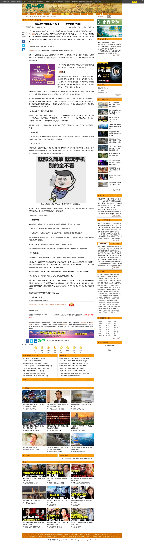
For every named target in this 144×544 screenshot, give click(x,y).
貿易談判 (118, 284)
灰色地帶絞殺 (79, 483)
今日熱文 (26, 388)
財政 (120, 293)
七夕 (50, 527)
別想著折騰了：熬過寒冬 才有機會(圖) (34, 358)
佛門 (39, 527)
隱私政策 (74, 534)
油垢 (77, 409)
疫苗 (99, 282)
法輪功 (112, 299)
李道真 (108, 323)
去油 (83, 409)
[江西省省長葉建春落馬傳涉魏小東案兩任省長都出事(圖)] (58, 412)
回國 (101, 306)
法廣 (113, 289)
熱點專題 (101, 85)
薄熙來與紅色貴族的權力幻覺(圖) (107, 209)
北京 (114, 295)
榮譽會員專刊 (103, 39)
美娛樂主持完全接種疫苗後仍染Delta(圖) (72, 368)
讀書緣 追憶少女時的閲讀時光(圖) (107, 53)
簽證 (99, 306)
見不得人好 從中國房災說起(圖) (106, 207)
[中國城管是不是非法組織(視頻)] (34, 487)
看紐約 (76, 536)
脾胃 (28, 449)
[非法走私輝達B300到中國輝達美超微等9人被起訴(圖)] (103, 160)
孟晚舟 (102, 284)
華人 (105, 304)
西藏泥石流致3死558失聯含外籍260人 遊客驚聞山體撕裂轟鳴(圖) (115, 141)
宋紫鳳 (100, 321)
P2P (111, 297)
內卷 (79, 505)
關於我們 (60, 534)
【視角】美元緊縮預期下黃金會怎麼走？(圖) (36, 368)
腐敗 (107, 287)
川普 (111, 274)
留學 (113, 304)
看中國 (118, 287)
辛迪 (115, 335)
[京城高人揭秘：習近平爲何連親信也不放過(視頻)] (34, 509)
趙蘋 (115, 329)
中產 (101, 295)
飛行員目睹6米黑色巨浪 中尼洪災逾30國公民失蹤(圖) (115, 112)
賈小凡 (100, 323)
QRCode (48, 340)
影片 (108, 14)
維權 (102, 299)
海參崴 (104, 295)
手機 (104, 312)
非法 (31, 503)
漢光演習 (107, 276)
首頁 (28, 14)
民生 (109, 306)
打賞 (76, 27)
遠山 (107, 325)
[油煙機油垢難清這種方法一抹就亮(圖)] (82, 391)
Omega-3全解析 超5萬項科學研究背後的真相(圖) (115, 126)
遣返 (118, 304)
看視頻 (95, 536)
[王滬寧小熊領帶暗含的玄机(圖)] (103, 175)
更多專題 (118, 95)
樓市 (117, 293)
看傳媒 (82, 536)
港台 (57, 14)
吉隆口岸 (29, 430)
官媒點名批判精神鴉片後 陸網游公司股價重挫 (73, 366)
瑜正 (99, 333)
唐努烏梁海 (112, 300)
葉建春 (56, 430)
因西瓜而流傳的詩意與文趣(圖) (106, 42)
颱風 (25, 483)
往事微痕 (104, 289)
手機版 (69, 27)
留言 (80, 27)
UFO (109, 282)
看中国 (35, 7)
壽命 (115, 312)
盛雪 (107, 329)
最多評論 (103, 243)
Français (89, 534)
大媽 (120, 295)
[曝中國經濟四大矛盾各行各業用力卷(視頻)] (82, 487)
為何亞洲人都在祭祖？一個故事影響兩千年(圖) (115, 169)
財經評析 (53, 16)
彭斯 (112, 284)
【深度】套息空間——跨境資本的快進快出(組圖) (37, 366)
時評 (27, 16)
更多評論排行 (116, 267)
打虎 (113, 287)
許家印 (57, 409)
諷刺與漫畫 (45, 16)
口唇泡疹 (37, 449)
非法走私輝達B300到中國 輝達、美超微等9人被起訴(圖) (115, 162)
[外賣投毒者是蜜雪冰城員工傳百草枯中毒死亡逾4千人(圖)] (34, 391)
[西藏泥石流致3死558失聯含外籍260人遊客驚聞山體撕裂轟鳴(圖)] (58, 434)
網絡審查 (116, 299)
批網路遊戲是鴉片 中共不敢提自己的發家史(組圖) (74, 358)
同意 (134, 1)
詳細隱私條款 (97, 1)
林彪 (99, 310)
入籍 (104, 306)
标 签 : (24, 30)
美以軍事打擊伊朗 (103, 88)
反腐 (110, 287)
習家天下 (35, 527)
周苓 (99, 327)
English (82, 534)
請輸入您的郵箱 (110, 345)
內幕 (116, 285)
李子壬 (116, 333)
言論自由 (117, 302)
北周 (81, 430)
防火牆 (99, 299)
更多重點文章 (116, 190)
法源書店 (56, 536)
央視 (103, 304)
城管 (28, 503)
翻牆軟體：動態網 (104, 536)
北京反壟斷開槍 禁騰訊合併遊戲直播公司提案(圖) (74, 373)
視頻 (24, 462)
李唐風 (116, 327)
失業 (50, 505)
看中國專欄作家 (104, 318)
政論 (35, 16)
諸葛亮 (109, 310)
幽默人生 (116, 310)
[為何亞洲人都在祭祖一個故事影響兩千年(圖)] (103, 168)
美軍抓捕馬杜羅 (102, 93)
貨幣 (118, 291)
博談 (64, 14)
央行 (107, 291)
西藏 (25, 430)
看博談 (30, 20)
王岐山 (99, 284)
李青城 (116, 331)
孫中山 (106, 308)
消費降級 (53, 505)
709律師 (106, 299)
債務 (110, 291)
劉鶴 (99, 285)
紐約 (72, 14)
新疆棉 (99, 280)
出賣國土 (110, 278)
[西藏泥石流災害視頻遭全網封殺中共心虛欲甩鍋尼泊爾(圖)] (34, 412)
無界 (112, 536)
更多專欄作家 (116, 338)
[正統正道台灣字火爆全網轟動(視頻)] (58, 465)
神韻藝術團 (48, 536)
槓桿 (113, 291)
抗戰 (104, 308)
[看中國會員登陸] (109, 22)
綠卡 (106, 306)
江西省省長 (51, 430)
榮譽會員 (83, 322)
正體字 (62, 483)
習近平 (102, 278)
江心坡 (104, 302)
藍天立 (53, 409)
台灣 (107, 295)
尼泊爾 (38, 430)
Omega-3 (75, 451)
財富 (99, 295)
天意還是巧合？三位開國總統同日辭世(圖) (109, 44)
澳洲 (119, 306)
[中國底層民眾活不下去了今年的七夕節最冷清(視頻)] (58, 509)
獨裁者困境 (86, 483)
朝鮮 (99, 291)
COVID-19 (102, 276)
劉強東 (116, 295)
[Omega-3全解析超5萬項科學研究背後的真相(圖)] (82, 434)
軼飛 (99, 325)
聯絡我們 (47, 534)
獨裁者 (26, 527)
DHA (81, 451)
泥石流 (34, 430)
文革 (118, 312)
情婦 (105, 287)
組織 (34, 503)
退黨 (119, 280)
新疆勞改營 (112, 302)
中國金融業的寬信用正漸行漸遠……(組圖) (35, 363)
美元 (115, 291)
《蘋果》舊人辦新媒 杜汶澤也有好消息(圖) (72, 371)
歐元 (106, 293)
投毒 (28, 409)
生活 (94, 14)
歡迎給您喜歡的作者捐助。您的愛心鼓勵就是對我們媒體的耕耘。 (48, 304)
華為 (115, 282)
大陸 (35, 14)
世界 (79, 14)
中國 (50, 451)
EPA (79, 451)
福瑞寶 (89, 536)
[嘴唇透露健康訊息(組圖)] (34, 434)
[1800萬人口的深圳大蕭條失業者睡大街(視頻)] (82, 509)
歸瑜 (115, 323)
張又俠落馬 (101, 90)
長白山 (116, 300)
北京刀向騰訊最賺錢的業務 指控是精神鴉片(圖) (73, 361)
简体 (73, 27)
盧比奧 (117, 274)
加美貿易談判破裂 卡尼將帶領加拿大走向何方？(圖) (115, 133)
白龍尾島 (100, 302)
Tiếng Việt (97, 534)
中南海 (112, 285)
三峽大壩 (115, 278)
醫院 (31, 409)
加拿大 (101, 291)
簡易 (115, 321)
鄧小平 (118, 308)
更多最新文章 (116, 215)
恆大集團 (61, 409)
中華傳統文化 (56, 483)
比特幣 (102, 293)
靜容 (107, 331)
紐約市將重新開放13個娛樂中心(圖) (70, 376)
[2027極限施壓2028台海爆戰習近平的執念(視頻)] (82, 465)
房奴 (77, 527)
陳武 (50, 409)
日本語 (104, 534)
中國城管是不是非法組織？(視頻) (32, 500)
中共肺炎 (100, 274)
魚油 (84, 451)
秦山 (99, 331)
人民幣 (99, 293)
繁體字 (50, 483)
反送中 (99, 287)
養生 (99, 313)
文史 (86, 14)
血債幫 (30, 527)
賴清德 (114, 274)
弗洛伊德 (106, 282)
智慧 (99, 312)
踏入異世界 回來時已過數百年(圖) (107, 49)
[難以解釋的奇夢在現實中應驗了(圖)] (103, 153)
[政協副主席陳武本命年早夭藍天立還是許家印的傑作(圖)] (58, 391)
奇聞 (101, 14)
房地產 (114, 293)
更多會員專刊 (116, 55)
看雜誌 (63, 536)
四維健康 (101, 335)
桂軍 (101, 308)
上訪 (109, 299)
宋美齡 (114, 308)
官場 (42, 14)
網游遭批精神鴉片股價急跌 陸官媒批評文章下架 (74, 363)
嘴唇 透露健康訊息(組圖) (30, 447)
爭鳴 (31, 16)
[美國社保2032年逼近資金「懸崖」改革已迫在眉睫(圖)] (103, 103)
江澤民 (105, 285)
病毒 (99, 276)
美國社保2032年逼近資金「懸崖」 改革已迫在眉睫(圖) (114, 104)
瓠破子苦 (75, 430)
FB (119, 289)
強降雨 (29, 483)
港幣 (111, 293)
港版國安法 (112, 280)
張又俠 (106, 278)
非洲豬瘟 (105, 297)
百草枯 (34, 409)
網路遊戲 (24, 32)
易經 (113, 310)
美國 (50, 14)
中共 (112, 282)
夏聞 (115, 325)
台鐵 (115, 276)
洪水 (105, 280)
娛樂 (23, 34)
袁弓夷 (108, 280)
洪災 (37, 483)
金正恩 (118, 282)
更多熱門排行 (116, 240)
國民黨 (111, 276)
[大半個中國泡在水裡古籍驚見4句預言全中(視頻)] (34, 465)
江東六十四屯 (105, 300)
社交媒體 (116, 289)
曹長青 (108, 335)
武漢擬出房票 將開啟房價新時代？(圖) (34, 373)
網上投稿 (40, 534)
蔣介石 (110, 308)
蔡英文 (110, 295)
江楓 (107, 333)
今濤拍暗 (109, 321)
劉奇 (101, 310)
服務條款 (67, 534)
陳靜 (107, 327)
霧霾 (113, 297)
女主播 (99, 304)
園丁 (99, 329)
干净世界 (40, 536)
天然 (80, 409)
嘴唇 (25, 449)
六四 (117, 280)
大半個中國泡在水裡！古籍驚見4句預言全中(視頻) (115, 119)
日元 (108, 293)
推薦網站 (32, 536)
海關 (116, 304)
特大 (86, 27)
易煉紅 (60, 430)
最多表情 (116, 243)
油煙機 (74, 409)
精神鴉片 (24, 36)
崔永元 (109, 285)
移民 (108, 304)
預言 (79, 430)
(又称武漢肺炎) (105, 274)
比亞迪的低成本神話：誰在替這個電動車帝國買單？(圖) (76, 458)
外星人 (112, 312)
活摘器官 (100, 300)
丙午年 (33, 483)
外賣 (25, 409)
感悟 (101, 312)
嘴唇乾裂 (32, 449)
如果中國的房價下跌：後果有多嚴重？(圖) (35, 376)
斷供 (79, 527)
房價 (99, 297)
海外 (112, 306)
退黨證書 (69, 536)
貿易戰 (99, 278)
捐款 (54, 534)
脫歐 (105, 291)
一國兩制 (100, 289)
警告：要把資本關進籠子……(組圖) (33, 371)
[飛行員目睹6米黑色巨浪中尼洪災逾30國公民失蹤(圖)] (103, 110)
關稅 (106, 284)
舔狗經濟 (59, 527)
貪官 (102, 287)
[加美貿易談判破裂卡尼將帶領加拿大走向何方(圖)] (103, 132)
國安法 (118, 276)
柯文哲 (101, 282)
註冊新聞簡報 (103, 342)
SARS (107, 302)
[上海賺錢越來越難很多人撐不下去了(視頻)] (58, 487)
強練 (84, 430)
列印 (83, 27)
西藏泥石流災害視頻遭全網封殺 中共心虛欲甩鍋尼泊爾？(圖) (115, 148)
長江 (102, 280)
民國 (99, 308)
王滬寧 (101, 285)
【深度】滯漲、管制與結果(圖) (32, 361)
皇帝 (106, 310)
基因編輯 (117, 297)
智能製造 (75, 505)
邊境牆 (109, 284)
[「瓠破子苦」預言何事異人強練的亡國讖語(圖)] (82, 412)
